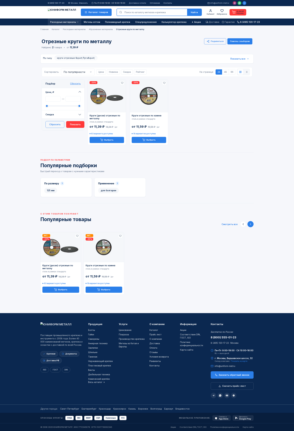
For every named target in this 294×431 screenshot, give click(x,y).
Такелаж (92, 356)
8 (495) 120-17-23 (56, 3)
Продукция (95, 324)
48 (225, 72)
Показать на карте (239, 361)
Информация (188, 324)
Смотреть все (230, 224)
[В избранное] (122, 83)
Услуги (123, 324)
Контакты (168, 3)
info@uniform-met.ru (219, 3)
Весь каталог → (96, 382)
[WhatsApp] (239, 3)
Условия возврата (159, 356)
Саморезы (93, 339)
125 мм (51, 190)
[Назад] (243, 224)
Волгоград (156, 408)
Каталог (153, 330)
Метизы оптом (92, 22)
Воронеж (143, 408)
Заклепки (93, 347)
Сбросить (75, 83)
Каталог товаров (98, 12)
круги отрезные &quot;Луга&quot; (76, 58)
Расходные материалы (63, 22)
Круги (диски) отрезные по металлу (105, 117)
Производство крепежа (132, 339)
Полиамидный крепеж (117, 22)
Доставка (154, 343)
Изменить (83, 3)
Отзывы (153, 352)
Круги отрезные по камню (146, 115)
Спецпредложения (146, 22)
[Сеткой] (240, 72)
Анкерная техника (97, 343)
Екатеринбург (89, 408)
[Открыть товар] (107, 96)
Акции (197, 22)
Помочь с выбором (240, 41)
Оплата (153, 347)
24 (219, 72)
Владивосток (182, 408)
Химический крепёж (99, 379)
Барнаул (168, 408)
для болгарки (108, 190)
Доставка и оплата (137, 3)
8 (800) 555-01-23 (223, 337)
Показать (75, 124)
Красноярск (119, 408)
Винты (91, 370)
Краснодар (105, 408)
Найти (194, 12)
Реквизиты (155, 361)
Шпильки (92, 352)
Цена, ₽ (49, 92)
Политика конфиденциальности (224, 427)
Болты (91, 330)
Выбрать (108, 140)
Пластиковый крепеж (99, 365)
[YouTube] (227, 395)
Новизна (113, 72)
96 (232, 72)
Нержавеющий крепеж (100, 361)
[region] (147, 263)
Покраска (124, 334)
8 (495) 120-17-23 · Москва (224, 343)
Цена (101, 72)
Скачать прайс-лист (234, 386)
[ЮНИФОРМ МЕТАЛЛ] (62, 12)
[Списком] (246, 72)
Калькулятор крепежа (174, 22)
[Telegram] (244, 3)
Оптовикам (155, 3)
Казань (132, 408)
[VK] (233, 395)
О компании (157, 324)
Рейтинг (140, 72)
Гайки (91, 334)
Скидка (49, 114)
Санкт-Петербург (69, 408)
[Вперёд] (250, 224)
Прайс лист (155, 334)
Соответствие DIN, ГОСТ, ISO (193, 427)
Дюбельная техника (99, 374)
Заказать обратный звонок (234, 375)
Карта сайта (186, 349)
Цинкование (125, 330)
